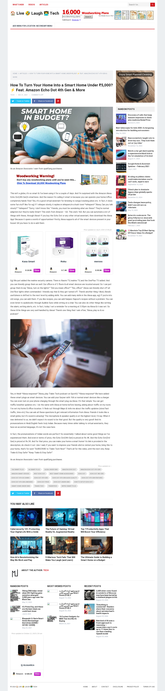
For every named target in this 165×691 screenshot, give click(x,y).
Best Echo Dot (39, 474)
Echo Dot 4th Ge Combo (21, 478)
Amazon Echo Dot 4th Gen (90, 469)
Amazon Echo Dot (69, 469)
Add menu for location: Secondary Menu (32, 26)
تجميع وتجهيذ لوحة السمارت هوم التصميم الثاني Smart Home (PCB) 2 (69, 593)
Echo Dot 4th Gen (41, 478)
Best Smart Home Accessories (61, 474)
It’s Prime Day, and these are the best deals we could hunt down (32, 609)
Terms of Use (149, 687)
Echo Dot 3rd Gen (97, 474)
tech (12, 95)
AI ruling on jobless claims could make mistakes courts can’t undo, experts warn (140, 179)
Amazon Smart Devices (20, 474)
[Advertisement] (82, 49)
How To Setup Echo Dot (83, 482)
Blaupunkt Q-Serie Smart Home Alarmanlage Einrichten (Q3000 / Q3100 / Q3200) (32, 621)
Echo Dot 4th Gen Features (92, 478)
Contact (105, 687)
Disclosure (118, 687)
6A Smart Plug (34, 469)
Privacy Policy (133, 687)
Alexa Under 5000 (51, 469)
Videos (31, 5)
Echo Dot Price (43, 482)
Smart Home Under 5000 (21, 486)
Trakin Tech (39, 486)
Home (15, 73)
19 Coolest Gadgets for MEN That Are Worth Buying (69, 619)
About (94, 687)
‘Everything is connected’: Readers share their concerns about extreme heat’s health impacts (105, 609)
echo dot (81, 474)
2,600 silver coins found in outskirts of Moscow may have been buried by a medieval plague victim (106, 594)
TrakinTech (52, 486)
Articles (43, 5)
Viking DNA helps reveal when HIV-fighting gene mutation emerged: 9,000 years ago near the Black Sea (32, 595)
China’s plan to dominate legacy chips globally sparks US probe (140, 192)
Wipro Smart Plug (69, 486)
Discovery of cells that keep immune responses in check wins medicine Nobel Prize (140, 117)
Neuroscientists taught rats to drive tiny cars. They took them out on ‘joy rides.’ (141, 140)
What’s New (18, 5)
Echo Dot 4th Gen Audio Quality (64, 478)
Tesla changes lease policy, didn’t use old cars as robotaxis (139, 204)
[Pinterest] (58, 101)
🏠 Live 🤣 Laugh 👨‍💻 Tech (34, 13)
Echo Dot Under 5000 (61, 482)
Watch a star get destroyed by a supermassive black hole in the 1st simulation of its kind (141, 153)
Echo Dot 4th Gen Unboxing (22, 482)
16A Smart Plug (18, 469)
